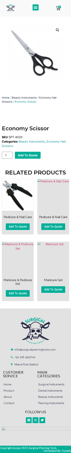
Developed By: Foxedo (57, 450)
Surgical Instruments (51, 384)
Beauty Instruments (24, 97)
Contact (9, 403)
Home (5, 97)
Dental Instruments (50, 390)
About (8, 397)
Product (9, 390)
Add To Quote (28, 155)
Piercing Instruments (51, 403)
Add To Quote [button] (18, 226)
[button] (36, 7)
